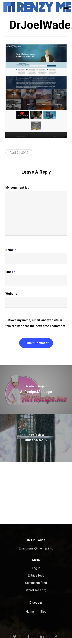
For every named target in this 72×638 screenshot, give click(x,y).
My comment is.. (17, 187)
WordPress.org (36, 590)
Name (10, 250)
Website (11, 294)
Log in (36, 568)
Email (10, 272)
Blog (43, 611)
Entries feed (36, 575)
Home (30, 611)
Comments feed (36, 583)
